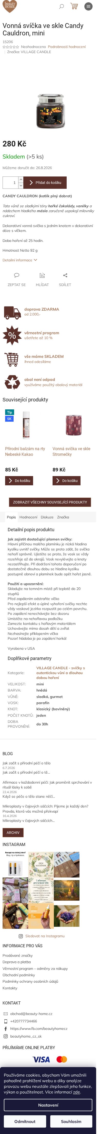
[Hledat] (61, 6)
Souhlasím (71, 1121)
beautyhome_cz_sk (26, 1036)
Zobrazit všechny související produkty (50, 502)
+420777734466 (23, 1021)
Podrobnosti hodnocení (67, 46)
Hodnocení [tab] (28, 517)
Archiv (13, 833)
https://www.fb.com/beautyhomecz (38, 1028)
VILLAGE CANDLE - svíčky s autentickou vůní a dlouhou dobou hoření (60, 673)
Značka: (29, 52)
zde (76, 1091)
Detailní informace (17, 260)
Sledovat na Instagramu (45, 936)
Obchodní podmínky (19, 975)
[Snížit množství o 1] (20, 186)
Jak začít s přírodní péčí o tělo (27, 763)
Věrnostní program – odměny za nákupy (35, 968)
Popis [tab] (11, 517)
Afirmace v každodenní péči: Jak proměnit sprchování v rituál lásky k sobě (47, 785)
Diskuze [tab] (47, 517)
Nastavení (48, 1105)
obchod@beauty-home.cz (31, 1013)
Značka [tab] (63, 517)
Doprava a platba (17, 962)
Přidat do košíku (48, 183)
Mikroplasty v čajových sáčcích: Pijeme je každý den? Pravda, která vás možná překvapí (45, 808)
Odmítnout (24, 1121)
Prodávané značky (18, 955)
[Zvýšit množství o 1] (20, 180)
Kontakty (10, 988)
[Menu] (88, 6)
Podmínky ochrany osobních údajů (30, 981)
